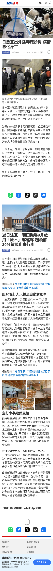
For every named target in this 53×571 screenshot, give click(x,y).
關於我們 (5, 547)
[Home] (12, 3)
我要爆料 (30, 552)
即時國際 (6, 52)
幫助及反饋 (31, 547)
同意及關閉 (41, 562)
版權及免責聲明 (33, 542)
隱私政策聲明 (7, 552)
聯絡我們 (5, 542)
